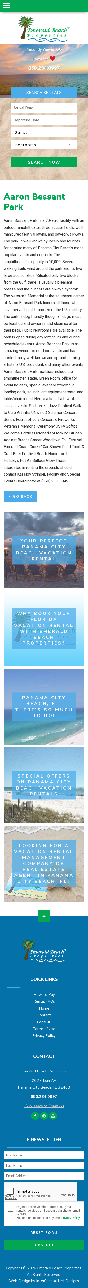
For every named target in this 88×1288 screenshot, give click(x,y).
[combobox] (44, 132)
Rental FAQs (44, 1001)
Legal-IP (44, 1022)
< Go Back (20, 496)
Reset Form (44, 1232)
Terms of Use (44, 1028)
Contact (44, 1015)
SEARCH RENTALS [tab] (44, 92)
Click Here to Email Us (44, 1106)
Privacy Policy (44, 1035)
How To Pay (44, 994)
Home (44, 1008)
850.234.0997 (44, 68)
